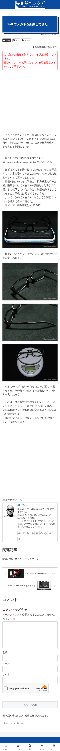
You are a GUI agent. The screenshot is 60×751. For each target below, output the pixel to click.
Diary (8, 40)
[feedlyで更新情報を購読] (50, 533)
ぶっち (21, 505)
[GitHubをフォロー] (41, 533)
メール (6, 663)
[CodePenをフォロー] (46, 533)
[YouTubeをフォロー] (33, 533)
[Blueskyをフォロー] (28, 533)
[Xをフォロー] (24, 533)
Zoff (17, 40)
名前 (4, 652)
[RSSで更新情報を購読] (19, 539)
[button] (54, 516)
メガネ (27, 40)
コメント (8, 619)
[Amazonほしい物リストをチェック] (37, 533)
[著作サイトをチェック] (19, 533)
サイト (6, 674)
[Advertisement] (30, 102)
